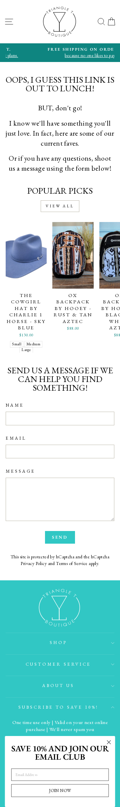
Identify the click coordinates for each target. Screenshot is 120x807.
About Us (58, 685)
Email (16, 438)
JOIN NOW (60, 790)
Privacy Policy (34, 563)
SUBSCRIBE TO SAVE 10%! (58, 707)
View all (60, 206)
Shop (58, 642)
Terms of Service (72, 563)
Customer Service (58, 664)
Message (20, 471)
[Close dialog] (109, 742)
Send (60, 537)
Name (15, 405)
